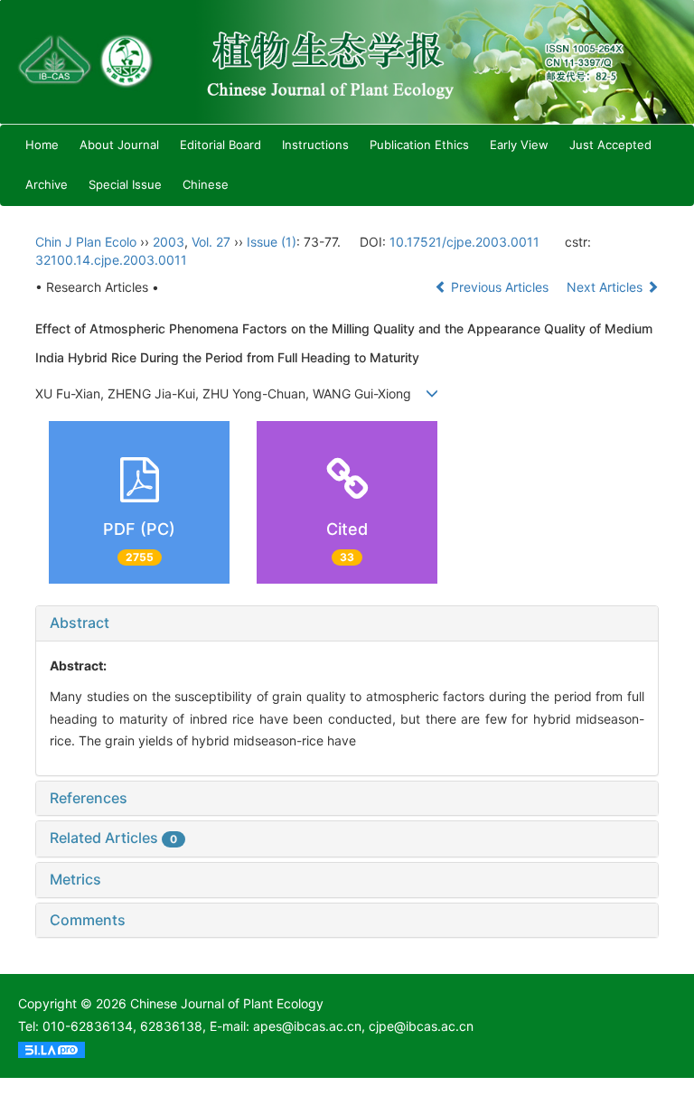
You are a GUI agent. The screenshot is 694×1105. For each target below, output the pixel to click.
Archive (46, 184)
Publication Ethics (419, 144)
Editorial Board (220, 144)
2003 (168, 241)
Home (42, 144)
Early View (519, 144)
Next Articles (606, 287)
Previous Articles (499, 287)
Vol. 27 (211, 241)
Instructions (315, 144)
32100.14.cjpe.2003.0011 (111, 259)
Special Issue (125, 184)
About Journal (119, 144)
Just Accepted (610, 144)
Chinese (206, 184)
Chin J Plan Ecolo (85, 241)
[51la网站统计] (51, 1048)
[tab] (347, 623)
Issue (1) (271, 241)
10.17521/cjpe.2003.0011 (464, 241)
